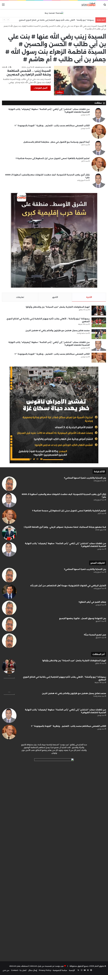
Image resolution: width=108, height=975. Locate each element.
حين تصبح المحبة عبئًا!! (95, 635)
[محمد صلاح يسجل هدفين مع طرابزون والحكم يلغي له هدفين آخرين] (99, 334)
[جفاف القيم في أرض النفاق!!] (9, 608)
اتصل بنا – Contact (18, 970)
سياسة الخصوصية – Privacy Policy (53, 970)
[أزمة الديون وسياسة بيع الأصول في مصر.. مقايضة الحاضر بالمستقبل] (99, 148)
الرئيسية (101, 26)
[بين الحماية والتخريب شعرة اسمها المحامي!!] (9, 484)
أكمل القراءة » (40, 88)
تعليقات (20, 297)
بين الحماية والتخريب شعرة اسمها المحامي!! (85, 478)
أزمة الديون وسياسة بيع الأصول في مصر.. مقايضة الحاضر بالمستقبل (56, 142)
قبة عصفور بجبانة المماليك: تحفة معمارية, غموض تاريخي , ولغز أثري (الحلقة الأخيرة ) (65, 527)
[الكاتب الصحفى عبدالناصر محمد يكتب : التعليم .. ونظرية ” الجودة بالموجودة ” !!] (99, 131)
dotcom (12, 966)
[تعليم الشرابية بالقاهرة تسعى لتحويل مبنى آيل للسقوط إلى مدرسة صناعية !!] (99, 164)
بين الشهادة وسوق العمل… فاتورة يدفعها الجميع (82, 618)
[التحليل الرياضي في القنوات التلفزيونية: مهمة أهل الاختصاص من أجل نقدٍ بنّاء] (9, 591)
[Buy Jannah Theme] (54, 13)
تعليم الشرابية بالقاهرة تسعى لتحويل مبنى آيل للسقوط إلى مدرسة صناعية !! (53, 158)
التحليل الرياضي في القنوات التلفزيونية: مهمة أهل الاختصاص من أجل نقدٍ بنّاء (68, 585)
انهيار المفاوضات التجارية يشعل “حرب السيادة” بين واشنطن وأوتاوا (58, 307)
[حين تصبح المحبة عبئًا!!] (9, 640)
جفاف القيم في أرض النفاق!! (92, 602)
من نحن (6, 970)
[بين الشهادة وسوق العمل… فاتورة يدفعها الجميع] (9, 624)
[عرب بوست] (86, 4)
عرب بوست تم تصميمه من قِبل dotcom (47, 966)
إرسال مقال (32, 970)
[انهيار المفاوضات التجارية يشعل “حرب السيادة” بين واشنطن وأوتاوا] (99, 311)
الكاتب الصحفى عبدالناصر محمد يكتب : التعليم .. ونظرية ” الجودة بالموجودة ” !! (52, 125)
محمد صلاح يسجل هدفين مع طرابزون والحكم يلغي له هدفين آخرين (66, 20)
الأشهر (55, 297)
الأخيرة (89, 297)
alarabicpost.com (42, 67)
